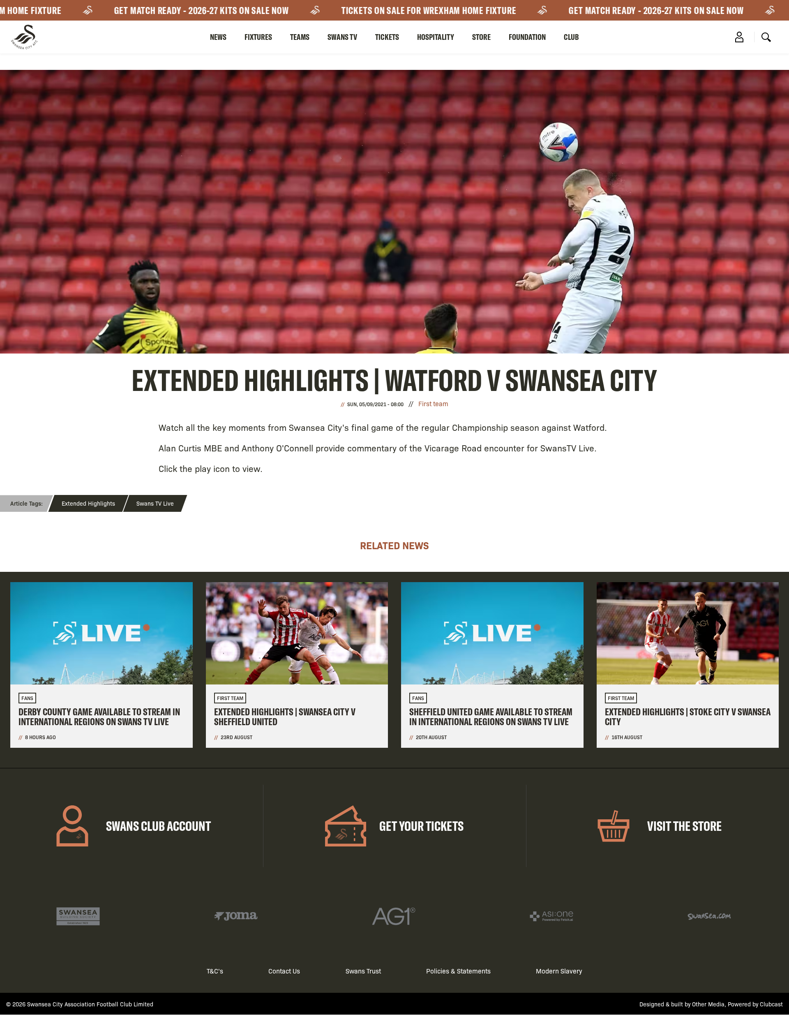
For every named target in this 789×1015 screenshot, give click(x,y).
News (218, 37)
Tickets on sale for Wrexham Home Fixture (396, 10)
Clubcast (771, 1004)
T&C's (215, 970)
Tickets (387, 37)
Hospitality (435, 37)
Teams (299, 37)
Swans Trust (363, 970)
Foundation (527, 37)
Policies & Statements (458, 970)
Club (571, 37)
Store (481, 37)
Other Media (708, 1004)
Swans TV (342, 37)
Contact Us (284, 970)
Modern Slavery (559, 970)
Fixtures (258, 37)
